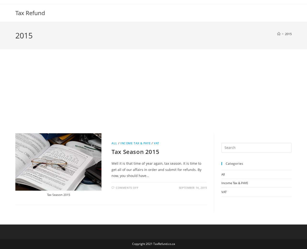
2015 (288, 34)
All (114, 143)
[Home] (278, 34)
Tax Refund (30, 13)
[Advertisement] (153, 97)
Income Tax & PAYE (135, 143)
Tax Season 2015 (135, 152)
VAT (156, 143)
